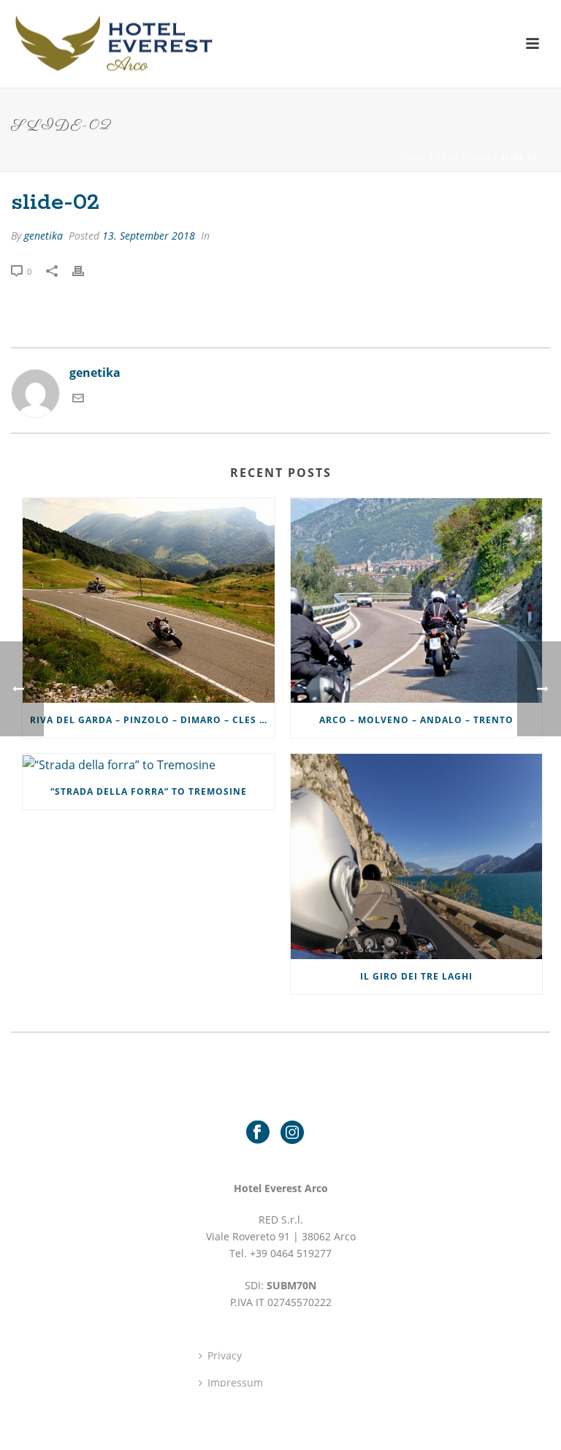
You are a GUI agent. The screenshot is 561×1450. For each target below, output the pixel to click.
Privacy (224, 1355)
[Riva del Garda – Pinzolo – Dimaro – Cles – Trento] (149, 600)
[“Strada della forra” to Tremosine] (149, 764)
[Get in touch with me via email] (78, 400)
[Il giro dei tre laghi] (417, 856)
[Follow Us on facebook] (258, 1133)
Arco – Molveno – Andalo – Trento (416, 720)
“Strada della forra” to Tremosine (148, 791)
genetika (43, 236)
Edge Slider (463, 157)
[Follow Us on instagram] (292, 1133)
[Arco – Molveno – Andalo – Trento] (417, 600)
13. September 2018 (148, 236)
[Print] (85, 271)
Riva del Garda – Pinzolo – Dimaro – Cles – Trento (152, 720)
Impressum (235, 1382)
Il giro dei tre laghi (416, 976)
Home (414, 157)
